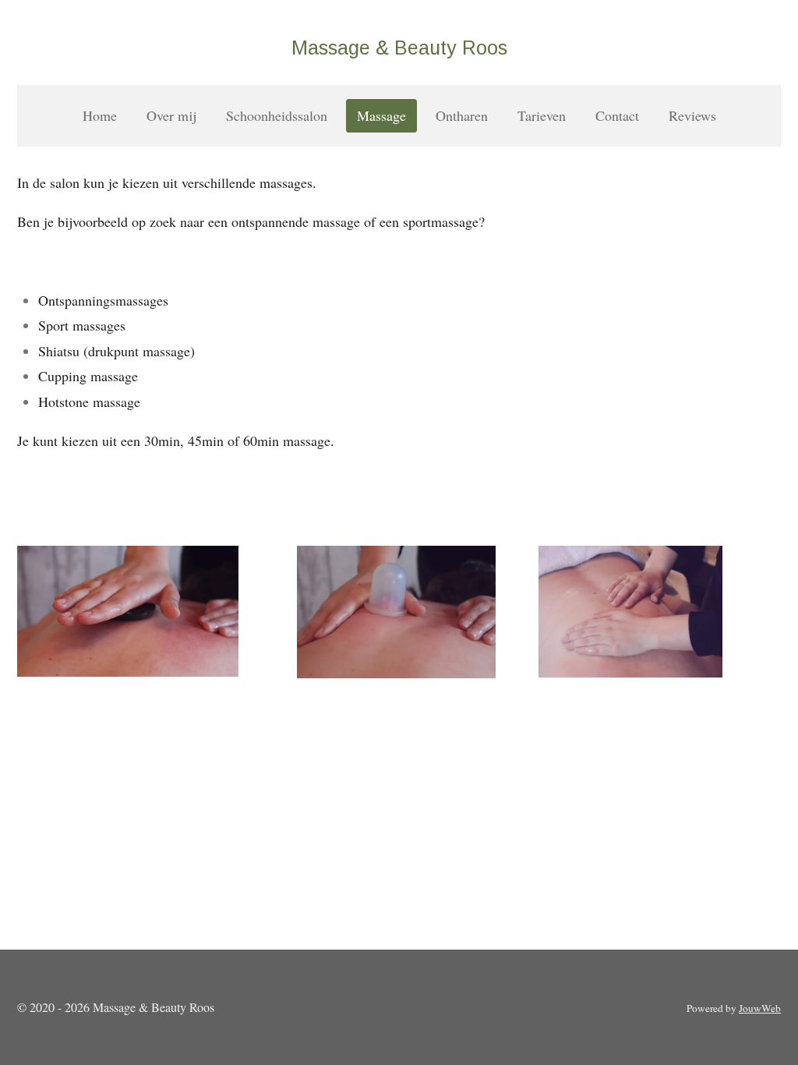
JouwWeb (760, 1008)
